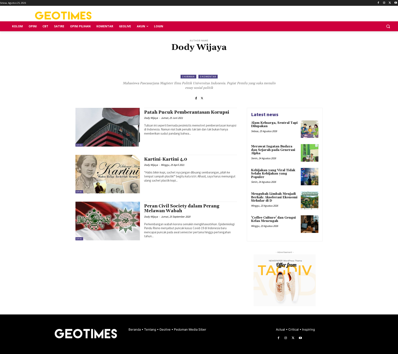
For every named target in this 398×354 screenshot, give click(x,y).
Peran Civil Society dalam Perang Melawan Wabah (181, 208)
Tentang (150, 329)
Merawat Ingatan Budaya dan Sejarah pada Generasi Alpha (273, 149)
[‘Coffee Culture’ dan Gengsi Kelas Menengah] (309, 224)
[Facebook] (378, 3)
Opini (79, 145)
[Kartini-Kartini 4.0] (107, 174)
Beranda (135, 329)
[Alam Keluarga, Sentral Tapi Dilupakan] (309, 129)
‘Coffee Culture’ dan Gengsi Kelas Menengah (273, 219)
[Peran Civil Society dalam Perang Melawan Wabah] (107, 221)
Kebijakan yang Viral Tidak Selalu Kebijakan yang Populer (273, 173)
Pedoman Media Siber (190, 329)
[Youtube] (395, 3)
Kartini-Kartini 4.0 (165, 159)
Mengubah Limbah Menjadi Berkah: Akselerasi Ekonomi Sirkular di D (274, 197)
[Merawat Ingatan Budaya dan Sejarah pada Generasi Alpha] (309, 153)
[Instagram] (384, 3)
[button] (388, 26)
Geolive (165, 329)
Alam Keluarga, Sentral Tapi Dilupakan (274, 124)
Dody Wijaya (151, 118)
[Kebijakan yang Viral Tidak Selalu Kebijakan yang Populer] (309, 176)
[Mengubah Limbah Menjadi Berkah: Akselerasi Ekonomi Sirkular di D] (309, 200)
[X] (389, 3)
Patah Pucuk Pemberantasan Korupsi (186, 112)
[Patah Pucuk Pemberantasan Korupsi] (107, 127)
